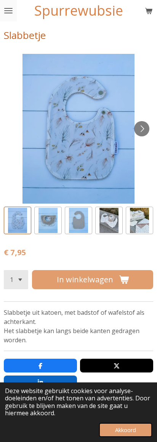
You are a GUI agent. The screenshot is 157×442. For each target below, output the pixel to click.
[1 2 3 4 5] (16, 279)
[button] (17, 220)
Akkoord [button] (125, 430)
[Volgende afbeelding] (141, 128)
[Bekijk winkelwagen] (148, 10)
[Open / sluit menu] (8, 10)
